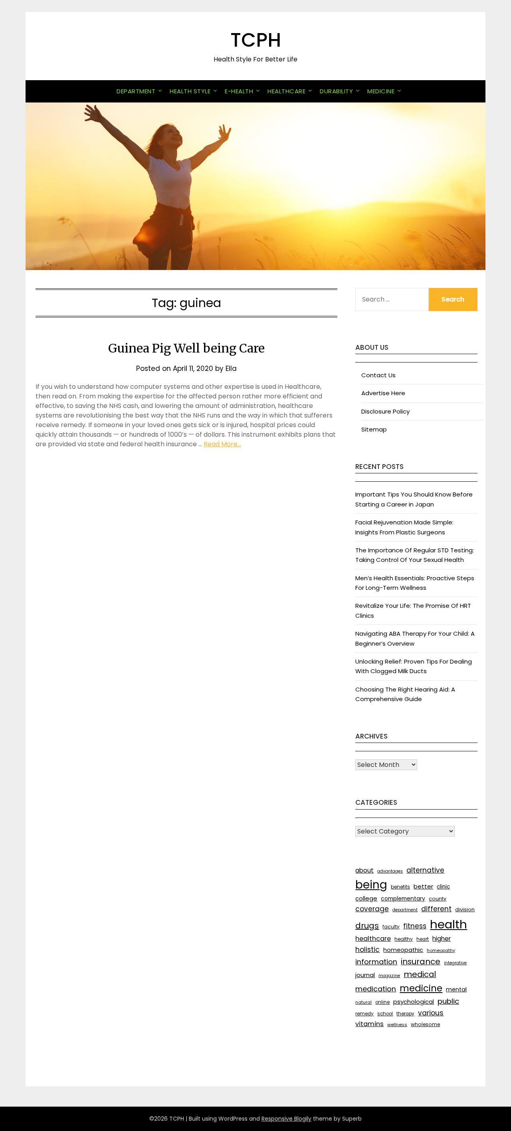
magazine (389, 976)
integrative (455, 963)
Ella (231, 368)
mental (456, 989)
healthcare (373, 938)
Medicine (380, 91)
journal (365, 975)
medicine (421, 988)
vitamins (369, 1024)
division (465, 909)
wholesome (425, 1024)
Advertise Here (383, 393)
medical (420, 974)
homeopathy (441, 950)
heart (422, 939)
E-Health (239, 91)
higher (441, 938)
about (364, 870)
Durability (336, 91)
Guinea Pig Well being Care (186, 348)
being (371, 885)
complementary (403, 898)
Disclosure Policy (385, 411)
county (437, 898)
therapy (405, 1014)
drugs (367, 925)
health (448, 924)
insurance (420, 961)
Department (136, 91)
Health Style (190, 91)
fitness (414, 926)
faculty (391, 926)
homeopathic (403, 950)
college (366, 898)
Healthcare (286, 91)
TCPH (255, 40)
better (423, 886)
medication (375, 989)
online (382, 1002)
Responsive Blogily (286, 1119)
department (405, 910)
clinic (443, 887)
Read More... (222, 444)
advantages (390, 871)
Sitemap (374, 429)
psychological (413, 1001)
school (385, 1014)
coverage (372, 909)
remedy (364, 1014)
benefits (400, 886)
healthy (403, 939)
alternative (425, 870)
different (436, 909)
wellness (397, 1024)
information (376, 962)
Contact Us (378, 375)
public (448, 1001)
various (431, 1013)
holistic (367, 949)
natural (363, 1002)
